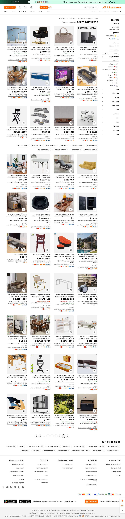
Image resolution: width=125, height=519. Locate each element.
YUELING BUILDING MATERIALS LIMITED (87, 267)
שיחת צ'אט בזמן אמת (42, 468)
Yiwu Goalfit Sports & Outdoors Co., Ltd (40, 307)
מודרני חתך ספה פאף (43, 149)
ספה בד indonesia (77, 145)
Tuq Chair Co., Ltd (21, 186)
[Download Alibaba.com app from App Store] (25, 501)
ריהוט (89, 18)
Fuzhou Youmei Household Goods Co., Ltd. (17, 60)
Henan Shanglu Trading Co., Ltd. (40, 100)
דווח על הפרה (44, 483)
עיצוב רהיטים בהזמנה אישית (80, 450)
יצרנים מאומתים (68, 464)
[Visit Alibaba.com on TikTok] (3, 487)
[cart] (25, 7)
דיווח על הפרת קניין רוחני (41, 479)
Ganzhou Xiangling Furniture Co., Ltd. (17, 225)
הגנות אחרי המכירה (91, 475)
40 (40, 436)
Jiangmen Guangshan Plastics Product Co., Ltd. (40, 226)
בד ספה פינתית (97, 450)
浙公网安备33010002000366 (94, 516)
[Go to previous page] (67, 436)
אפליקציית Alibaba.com (40, 501)
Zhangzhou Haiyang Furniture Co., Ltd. (64, 96)
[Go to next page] (36, 436)
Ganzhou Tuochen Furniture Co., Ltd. (17, 96)
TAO (77, 510)
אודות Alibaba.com (115, 460)
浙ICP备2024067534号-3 (112, 516)
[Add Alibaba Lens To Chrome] (91, 501)
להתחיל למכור (20, 468)
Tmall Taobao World (53, 510)
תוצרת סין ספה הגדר (52, 446)
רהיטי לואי (24, 450)
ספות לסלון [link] (62, 18)
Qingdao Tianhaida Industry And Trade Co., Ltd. (40, 186)
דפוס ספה (10, 446)
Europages (91, 510)
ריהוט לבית (81, 18)
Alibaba (96, 18)
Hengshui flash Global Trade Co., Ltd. (40, 58)
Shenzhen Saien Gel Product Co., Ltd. (40, 138)
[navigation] (110, 227)
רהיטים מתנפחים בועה (35, 446)
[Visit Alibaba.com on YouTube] (7, 487)
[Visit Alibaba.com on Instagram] (11, 487)
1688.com (42, 510)
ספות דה (21, 446)
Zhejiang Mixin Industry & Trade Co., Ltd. (87, 138)
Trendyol (83, 510)
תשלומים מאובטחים (91, 464)
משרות (119, 475)
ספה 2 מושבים (78, 446)
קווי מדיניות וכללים (91, 484)
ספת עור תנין (75, 149)
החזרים (46, 475)
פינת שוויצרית (91, 145)
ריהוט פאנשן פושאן (89, 149)
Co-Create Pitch (116, 468)
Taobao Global (70, 510)
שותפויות (21, 479)
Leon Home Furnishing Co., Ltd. (17, 303)
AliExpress (35, 510)
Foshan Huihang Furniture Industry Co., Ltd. (87, 186)
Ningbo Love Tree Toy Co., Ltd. (88, 98)
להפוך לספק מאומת (18, 475)
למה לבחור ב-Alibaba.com (113, 464)
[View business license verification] (80, 516)
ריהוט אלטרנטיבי (22, 145)
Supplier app (69, 501)
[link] (122, 500)
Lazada (62, 510)
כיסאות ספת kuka (112, 450)
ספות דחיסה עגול (48, 450)
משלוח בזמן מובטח (91, 471)
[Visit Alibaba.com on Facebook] (23, 487)
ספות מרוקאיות (62, 450)
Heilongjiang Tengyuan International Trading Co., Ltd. (40, 263)
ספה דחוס (35, 450)
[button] (50, 7)
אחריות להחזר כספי (91, 468)
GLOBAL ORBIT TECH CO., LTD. (17, 261)
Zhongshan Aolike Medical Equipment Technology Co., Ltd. (87, 345)
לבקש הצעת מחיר (67, 468)
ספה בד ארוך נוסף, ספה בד (95, 446)
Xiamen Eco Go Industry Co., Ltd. (64, 222)
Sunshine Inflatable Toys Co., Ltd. (64, 264)
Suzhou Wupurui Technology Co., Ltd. (87, 58)
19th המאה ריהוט (112, 446)
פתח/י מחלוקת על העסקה (41, 471)
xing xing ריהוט (50, 145)
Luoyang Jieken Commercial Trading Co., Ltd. (87, 225)
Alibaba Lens (110, 501)
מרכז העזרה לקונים (43, 464)
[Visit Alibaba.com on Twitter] (15, 487)
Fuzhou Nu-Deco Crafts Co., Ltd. (64, 345)
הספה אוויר (63, 145)
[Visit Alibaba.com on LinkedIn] (19, 487)
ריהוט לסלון (72, 18)
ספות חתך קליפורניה (60, 149)
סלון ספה (65, 446)
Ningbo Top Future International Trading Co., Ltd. (64, 60)
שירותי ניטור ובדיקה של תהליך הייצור (88, 480)
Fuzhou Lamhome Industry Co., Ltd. (17, 136)
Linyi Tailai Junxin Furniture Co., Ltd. (64, 138)
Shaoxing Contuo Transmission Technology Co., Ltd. (64, 309)
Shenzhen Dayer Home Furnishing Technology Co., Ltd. (64, 186)
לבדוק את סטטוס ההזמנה (17, 471)
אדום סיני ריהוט (36, 145)
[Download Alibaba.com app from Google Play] (10, 501)
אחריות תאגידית (116, 471)
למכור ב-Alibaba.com (18, 464)
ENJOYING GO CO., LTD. (90, 303)
